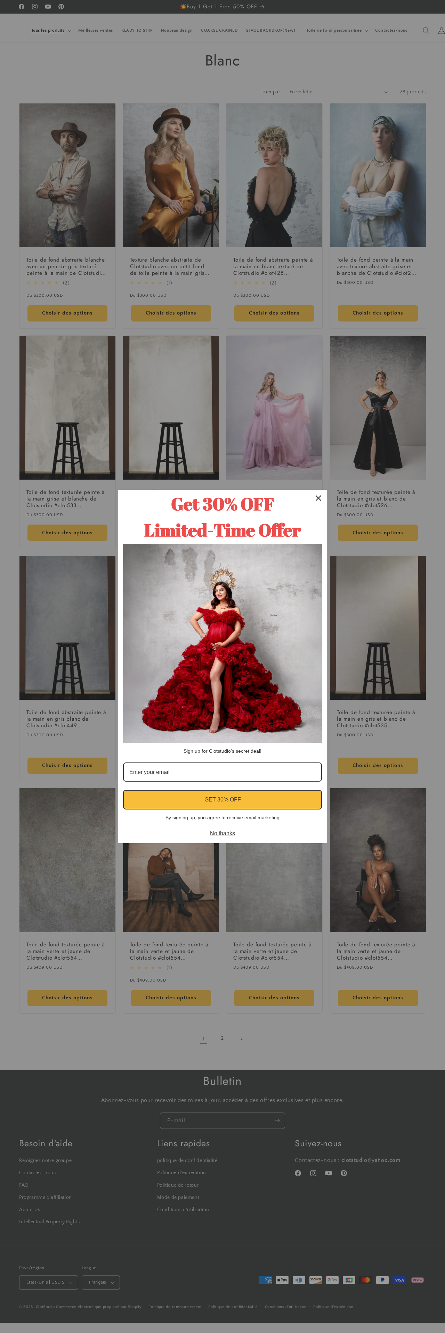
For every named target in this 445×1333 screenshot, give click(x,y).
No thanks (222, 833)
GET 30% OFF (222, 800)
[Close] (318, 498)
